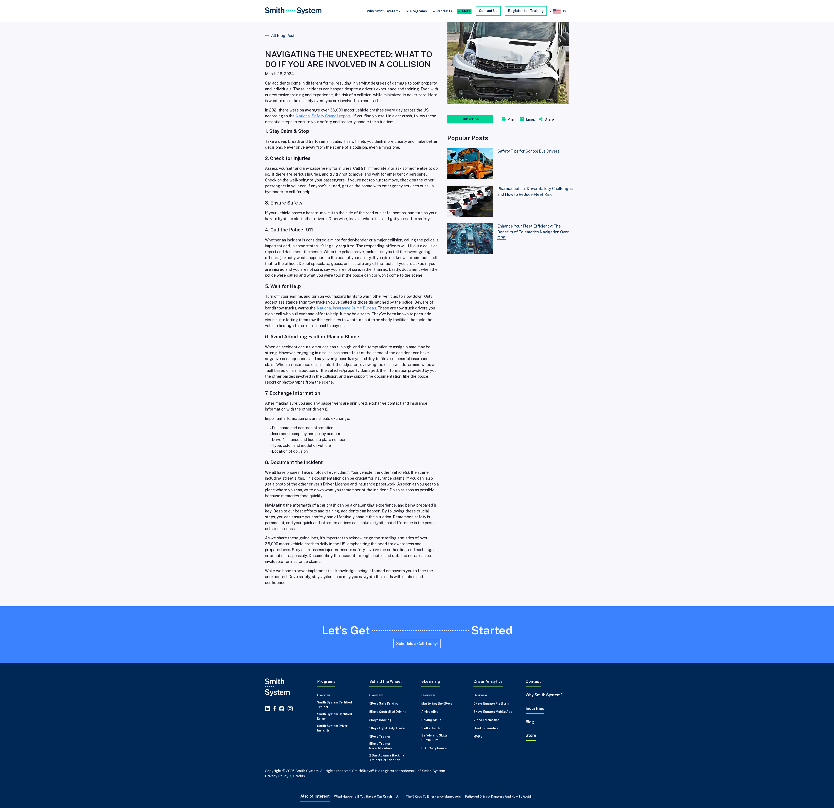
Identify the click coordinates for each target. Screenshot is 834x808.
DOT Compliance (434, 748)
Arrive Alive (429, 711)
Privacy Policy (276, 776)
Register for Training (526, 11)
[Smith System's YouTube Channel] (281, 709)
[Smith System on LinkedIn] (267, 709)
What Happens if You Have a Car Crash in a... (367, 796)
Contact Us (488, 11)
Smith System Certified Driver (334, 716)
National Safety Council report (323, 116)
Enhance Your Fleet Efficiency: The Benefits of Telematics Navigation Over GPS (533, 232)
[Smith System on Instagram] (289, 709)
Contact (533, 681)
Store (531, 735)
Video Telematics (486, 720)
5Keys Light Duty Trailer (387, 728)
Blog (530, 722)
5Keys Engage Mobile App (492, 711)
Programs (418, 11)
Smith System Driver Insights (332, 728)
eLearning (430, 681)
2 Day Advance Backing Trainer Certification (387, 758)
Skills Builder (431, 728)
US (563, 11)
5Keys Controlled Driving (388, 711)
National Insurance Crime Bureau (346, 308)
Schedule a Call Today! (417, 643)
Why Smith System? (383, 11)
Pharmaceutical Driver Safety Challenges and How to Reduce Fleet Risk (535, 191)
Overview (324, 695)
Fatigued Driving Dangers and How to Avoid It (499, 796)
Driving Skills (431, 720)
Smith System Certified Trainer (334, 705)
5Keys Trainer (379, 736)
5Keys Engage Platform (491, 703)
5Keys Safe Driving (383, 703)
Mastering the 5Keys (436, 703)
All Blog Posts (283, 35)
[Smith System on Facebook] (274, 709)
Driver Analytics (488, 681)
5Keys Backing (380, 720)
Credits (299, 776)
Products (444, 11)
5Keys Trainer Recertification (380, 746)
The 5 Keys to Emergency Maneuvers (433, 796)
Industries (535, 708)
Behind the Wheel (385, 681)
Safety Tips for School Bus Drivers (528, 151)
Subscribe (470, 119)
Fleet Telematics (485, 728)
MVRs (477, 736)
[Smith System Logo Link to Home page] (286, 687)
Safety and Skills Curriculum (434, 738)
